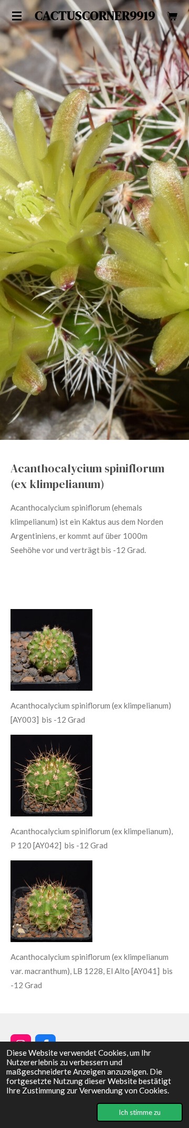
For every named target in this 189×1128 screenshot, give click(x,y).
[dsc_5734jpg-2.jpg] (51, 650)
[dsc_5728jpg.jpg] (51, 776)
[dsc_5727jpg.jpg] (51, 901)
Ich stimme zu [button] (140, 1112)
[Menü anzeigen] (16, 15)
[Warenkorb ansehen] (172, 15)
